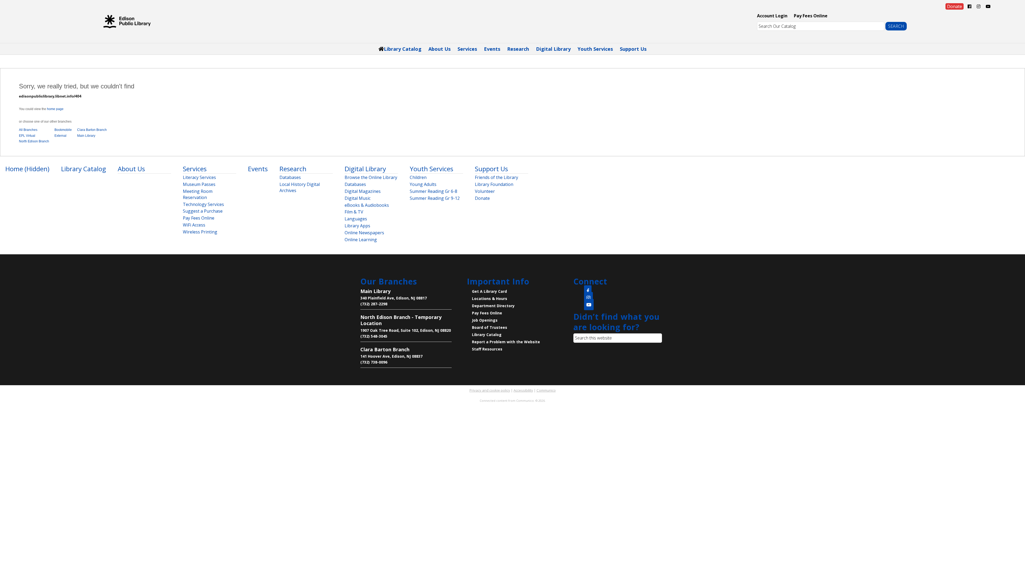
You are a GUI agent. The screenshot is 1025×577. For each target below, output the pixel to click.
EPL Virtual (27, 136)
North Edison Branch (34, 141)
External (60, 136)
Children (418, 177)
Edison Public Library (126, 21)
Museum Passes (199, 184)
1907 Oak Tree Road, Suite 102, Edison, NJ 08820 (405, 330)
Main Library (86, 136)
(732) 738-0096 (373, 362)
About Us (439, 49)
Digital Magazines (363, 191)
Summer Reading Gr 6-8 (433, 191)
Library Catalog (402, 49)
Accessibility (523, 390)
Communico (546, 390)
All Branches (28, 130)
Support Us (633, 49)
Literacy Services (199, 177)
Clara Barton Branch (92, 130)
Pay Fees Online (810, 16)
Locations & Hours (489, 298)
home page (55, 109)
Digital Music (357, 198)
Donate (482, 198)
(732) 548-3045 (373, 336)
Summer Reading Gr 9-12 (435, 198)
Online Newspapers (364, 233)
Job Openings (485, 320)
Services (467, 49)
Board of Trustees (489, 327)
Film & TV (354, 212)
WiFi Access (194, 225)
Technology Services (203, 204)
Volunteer (485, 191)
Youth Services (595, 49)
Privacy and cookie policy (490, 390)
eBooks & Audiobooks (367, 205)
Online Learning (361, 240)
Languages (356, 219)
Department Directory (493, 305)
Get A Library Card (489, 291)
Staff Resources (487, 349)
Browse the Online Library (371, 177)
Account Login (772, 16)
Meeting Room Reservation (197, 194)
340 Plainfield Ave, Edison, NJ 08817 (393, 298)
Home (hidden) (27, 168)
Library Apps (357, 226)
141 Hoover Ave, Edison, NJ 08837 (391, 356)
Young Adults (423, 184)
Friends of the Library (496, 177)
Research (518, 49)
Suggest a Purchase (203, 211)
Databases (290, 177)
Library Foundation (494, 184)
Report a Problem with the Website (506, 341)
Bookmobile (63, 130)
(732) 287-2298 (373, 303)
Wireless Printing (200, 232)
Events (492, 49)
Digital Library (553, 49)
